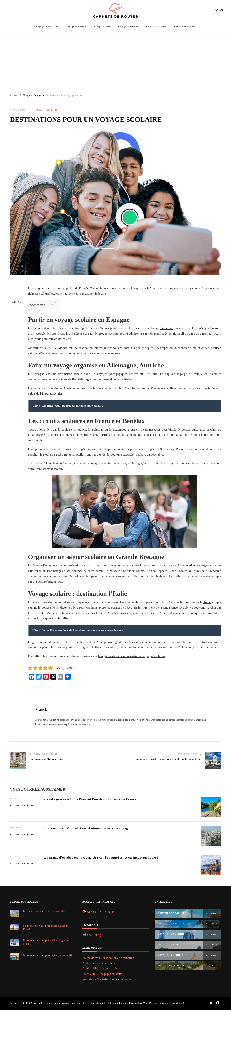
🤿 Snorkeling (91, 935)
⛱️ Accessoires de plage (98, 911)
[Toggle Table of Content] (51, 305)
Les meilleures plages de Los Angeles (44, 910)
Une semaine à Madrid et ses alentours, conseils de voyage (86, 828)
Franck (17, 302)
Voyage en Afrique (128, 26)
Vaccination (126, 958)
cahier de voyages (163, 463)
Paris (105, 434)
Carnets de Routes (41, 1002)
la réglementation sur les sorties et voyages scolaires (131, 656)
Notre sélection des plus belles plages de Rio (48, 955)
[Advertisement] (115, 61)
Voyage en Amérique (47, 26)
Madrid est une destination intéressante (83, 348)
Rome (207, 602)
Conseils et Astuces (184, 26)
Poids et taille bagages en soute (102, 974)
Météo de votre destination (99, 958)
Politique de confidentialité (171, 1002)
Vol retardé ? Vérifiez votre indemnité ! (107, 979)
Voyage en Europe (76, 26)
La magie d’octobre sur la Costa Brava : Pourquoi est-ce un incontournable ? (101, 857)
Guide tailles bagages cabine (100, 968)
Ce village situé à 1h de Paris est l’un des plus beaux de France (90, 799)
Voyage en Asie (102, 26)
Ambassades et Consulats (98, 963)
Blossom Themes (118, 1002)
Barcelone (166, 328)
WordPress (149, 1002)
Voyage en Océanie (156, 26)
